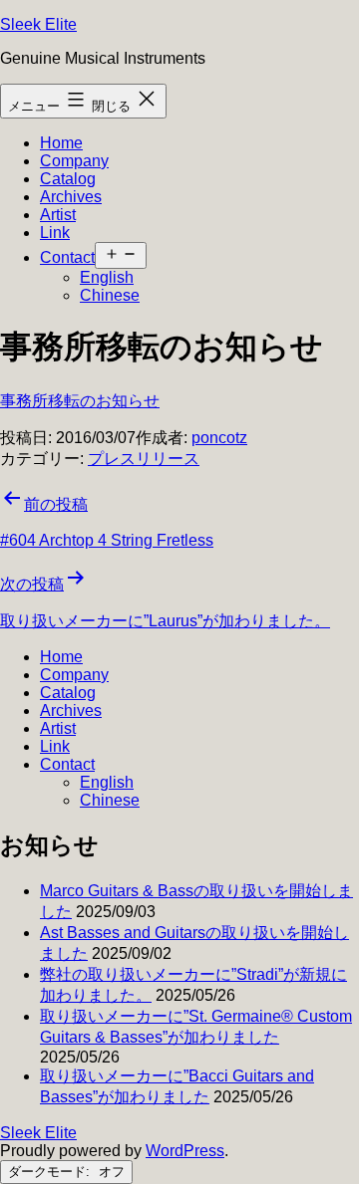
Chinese (110, 295)
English (107, 277)
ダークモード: (51, 1171)
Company (74, 160)
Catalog (68, 178)
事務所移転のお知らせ (80, 400)
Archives (71, 196)
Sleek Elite (38, 24)
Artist (58, 214)
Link (55, 232)
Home (61, 142)
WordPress (185, 1150)
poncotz (219, 437)
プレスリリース (143, 458)
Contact (67, 257)
